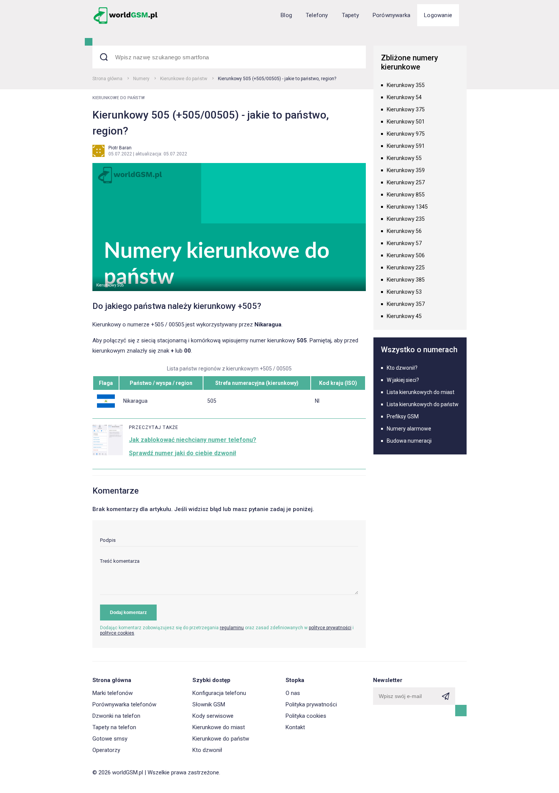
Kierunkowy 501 (406, 122)
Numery (141, 78)
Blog (286, 15)
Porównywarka (391, 15)
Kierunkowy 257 (406, 182)
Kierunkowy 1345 (407, 207)
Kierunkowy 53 (404, 292)
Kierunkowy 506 (406, 255)
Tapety (350, 15)
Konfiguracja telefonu (219, 693)
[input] (229, 542)
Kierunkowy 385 (406, 280)
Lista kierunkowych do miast (420, 392)
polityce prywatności (330, 627)
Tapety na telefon (114, 727)
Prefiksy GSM (403, 416)
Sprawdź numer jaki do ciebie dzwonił (182, 453)
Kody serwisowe (212, 715)
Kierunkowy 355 (406, 85)
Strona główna (107, 78)
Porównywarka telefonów (124, 704)
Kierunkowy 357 (406, 304)
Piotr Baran (120, 147)
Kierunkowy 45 (404, 316)
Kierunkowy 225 (406, 267)
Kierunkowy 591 (406, 146)
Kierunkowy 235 (406, 219)
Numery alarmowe (409, 429)
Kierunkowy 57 (404, 243)
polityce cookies (117, 633)
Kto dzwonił (207, 750)
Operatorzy (106, 750)
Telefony (317, 15)
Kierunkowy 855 (406, 195)
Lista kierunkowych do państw (423, 404)
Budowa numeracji (409, 441)
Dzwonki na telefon (116, 715)
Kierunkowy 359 (406, 170)
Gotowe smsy (109, 738)
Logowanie (438, 15)
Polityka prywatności (311, 704)
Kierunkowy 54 (404, 97)
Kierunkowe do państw (183, 78)
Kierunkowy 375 (406, 109)
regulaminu (232, 627)
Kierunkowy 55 (404, 158)
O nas (293, 693)
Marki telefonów (112, 693)
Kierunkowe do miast (218, 727)
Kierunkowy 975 (406, 134)
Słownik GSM (208, 704)
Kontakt (295, 727)
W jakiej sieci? (403, 380)
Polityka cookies (306, 715)
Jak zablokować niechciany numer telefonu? (192, 439)
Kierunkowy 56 (404, 231)
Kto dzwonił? (402, 368)
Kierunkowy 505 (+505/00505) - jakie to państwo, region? (277, 78)
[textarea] (229, 576)
